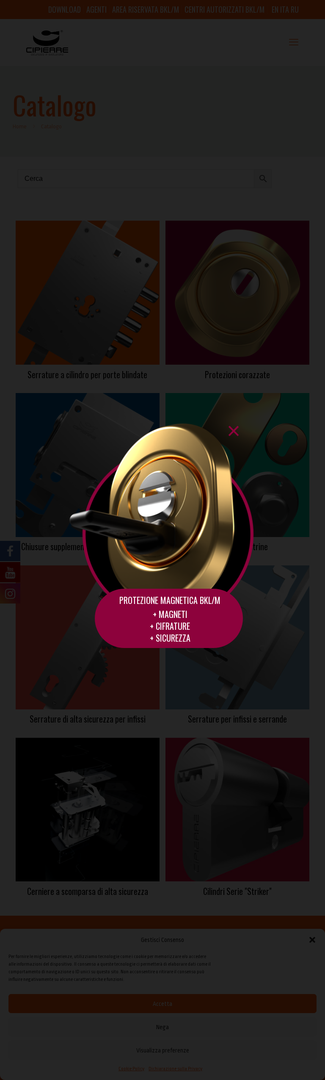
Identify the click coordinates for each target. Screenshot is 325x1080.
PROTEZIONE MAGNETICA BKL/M (169, 600)
